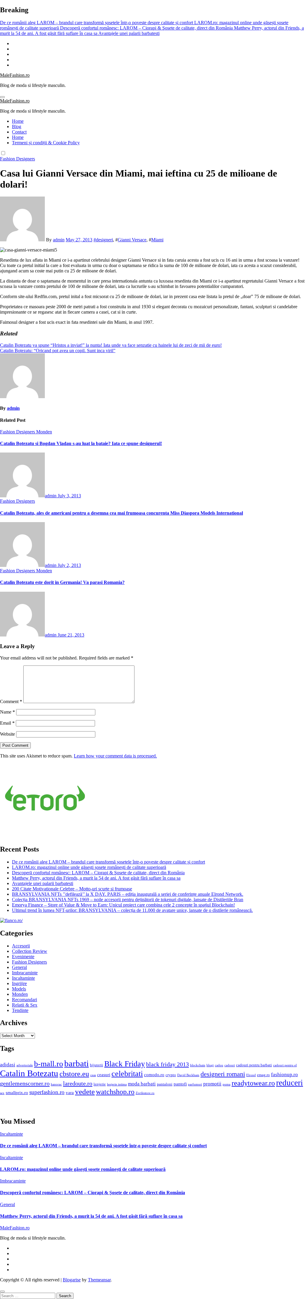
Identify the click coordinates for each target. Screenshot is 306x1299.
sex (2, 1093)
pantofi (180, 1083)
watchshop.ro (115, 1092)
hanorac (56, 1084)
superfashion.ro (47, 1092)
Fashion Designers (17, 158)
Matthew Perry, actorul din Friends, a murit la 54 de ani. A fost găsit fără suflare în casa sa (96, 878)
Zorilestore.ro (145, 1093)
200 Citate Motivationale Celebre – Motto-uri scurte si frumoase (72, 888)
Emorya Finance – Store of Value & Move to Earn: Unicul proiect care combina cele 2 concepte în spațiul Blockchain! (123, 904)
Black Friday (124, 1063)
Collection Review (29, 951)
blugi (210, 1065)
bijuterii (96, 1065)
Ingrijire (19, 983)
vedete (85, 1092)
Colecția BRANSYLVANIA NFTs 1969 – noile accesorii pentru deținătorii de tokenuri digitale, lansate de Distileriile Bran (127, 899)
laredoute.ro (77, 1083)
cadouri (229, 1065)
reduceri (289, 1082)
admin (59, 239)
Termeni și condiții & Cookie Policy (46, 142)
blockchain (197, 1065)
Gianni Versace (132, 239)
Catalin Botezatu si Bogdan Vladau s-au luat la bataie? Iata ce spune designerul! (81, 443)
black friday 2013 (167, 1064)
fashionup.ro (284, 1074)
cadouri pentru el (285, 1065)
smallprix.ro (17, 1092)
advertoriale (24, 1065)
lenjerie (100, 1084)
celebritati (127, 1073)
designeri (104, 239)
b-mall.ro (48, 1063)
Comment (11, 701)
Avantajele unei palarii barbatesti (42, 883)
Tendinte (20, 1010)
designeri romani (223, 1074)
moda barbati (142, 1084)
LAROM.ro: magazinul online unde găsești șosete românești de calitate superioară (89, 867)
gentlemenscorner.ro (25, 1083)
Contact (19, 131)
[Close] (2, 1291)
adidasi (7, 1065)
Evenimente (23, 956)
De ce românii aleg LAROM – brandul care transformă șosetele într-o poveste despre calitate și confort (108, 861)
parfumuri (195, 1084)
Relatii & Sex (24, 1004)
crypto (171, 1075)
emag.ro (263, 1075)
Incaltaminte (23, 978)
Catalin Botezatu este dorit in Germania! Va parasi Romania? (62, 582)
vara (70, 1092)
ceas (93, 1075)
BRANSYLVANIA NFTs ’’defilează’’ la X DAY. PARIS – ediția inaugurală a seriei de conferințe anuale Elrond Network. (127, 894)
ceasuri (103, 1074)
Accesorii (21, 945)
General (19, 967)
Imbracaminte (25, 972)
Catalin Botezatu (29, 1073)
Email (7, 723)
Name (7, 711)
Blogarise (72, 1279)
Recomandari (24, 999)
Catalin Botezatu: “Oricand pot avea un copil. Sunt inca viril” (57, 350)
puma (226, 1084)
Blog (16, 126)
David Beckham (188, 1075)
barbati (76, 1063)
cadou (219, 1065)
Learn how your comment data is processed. (115, 755)
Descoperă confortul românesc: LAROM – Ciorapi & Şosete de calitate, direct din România (98, 872)
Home (18, 121)
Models (19, 988)
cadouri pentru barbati (254, 1065)
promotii (212, 1084)
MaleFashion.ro (15, 75)
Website (7, 734)
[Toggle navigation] (2, 97)
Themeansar (99, 1279)
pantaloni (164, 1084)
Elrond (251, 1075)
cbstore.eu (74, 1074)
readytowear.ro (253, 1083)
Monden (44, 431)
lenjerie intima (117, 1084)
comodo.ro (154, 1074)
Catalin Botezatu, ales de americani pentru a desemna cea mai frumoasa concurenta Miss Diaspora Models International (121, 513)
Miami (157, 239)
